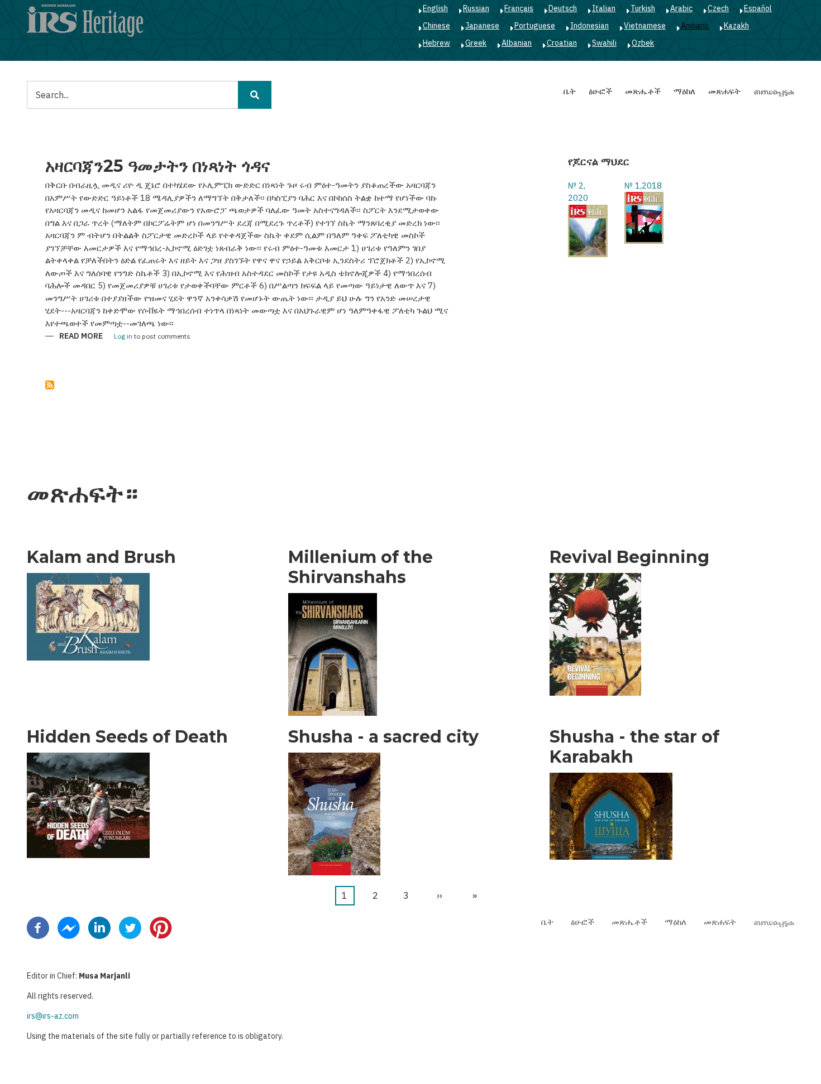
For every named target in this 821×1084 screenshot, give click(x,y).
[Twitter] (130, 927)
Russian (476, 8)
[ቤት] (85, 20)
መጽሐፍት (724, 91)
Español (758, 8)
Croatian (562, 43)
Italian (603, 8)
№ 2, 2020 (578, 192)
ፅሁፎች (600, 91)
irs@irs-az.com (53, 1016)
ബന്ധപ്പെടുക (773, 91)
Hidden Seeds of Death (127, 737)
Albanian (517, 43)
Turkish (643, 8)
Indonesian (589, 26)
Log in (123, 336)
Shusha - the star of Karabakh (634, 747)
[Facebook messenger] (69, 927)
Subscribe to (49, 384)
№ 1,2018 (643, 185)
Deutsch (562, 8)
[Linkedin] (99, 927)
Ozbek (643, 43)
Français (518, 8)
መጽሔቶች (643, 91)
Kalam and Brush (101, 557)
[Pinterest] (161, 927)
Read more (81, 336)
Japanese (482, 26)
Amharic (695, 26)
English (435, 8)
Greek (475, 43)
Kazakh (736, 26)
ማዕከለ (684, 91)
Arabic (681, 8)
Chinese (436, 26)
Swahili (604, 43)
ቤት (570, 91)
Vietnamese (645, 26)
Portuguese (534, 26)
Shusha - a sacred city (383, 737)
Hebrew (436, 43)
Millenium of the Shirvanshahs (360, 567)
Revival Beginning (629, 557)
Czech (718, 8)
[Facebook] (38, 927)
